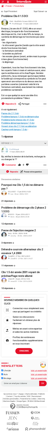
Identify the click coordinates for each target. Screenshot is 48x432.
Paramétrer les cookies (28, 399)
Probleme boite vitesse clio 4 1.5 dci (17, 120)
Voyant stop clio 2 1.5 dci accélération (19, 126)
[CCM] (35, 412)
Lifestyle (7, 370)
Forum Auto (19, 6)
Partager (26, 104)
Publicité (41, 394)
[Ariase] (12, 428)
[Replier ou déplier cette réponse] (45, 143)
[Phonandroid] (35, 429)
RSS (28, 396)
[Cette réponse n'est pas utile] (27, 165)
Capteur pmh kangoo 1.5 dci (14, 129)
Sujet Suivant (39, 11)
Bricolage (7, 378)
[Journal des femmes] (12, 412)
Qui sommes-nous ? (10, 394)
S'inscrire (24, 351)
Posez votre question (33, 172)
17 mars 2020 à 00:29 (30, 24)
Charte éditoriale (31, 394)
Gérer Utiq (41, 399)
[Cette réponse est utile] (19, 165)
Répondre (14, 172)
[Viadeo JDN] (35, 423)
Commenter (10, 165)
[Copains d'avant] (12, 423)
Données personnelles (11, 399)
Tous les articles (20, 396)
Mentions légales (9, 401)
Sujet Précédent (10, 11)
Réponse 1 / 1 (7, 143)
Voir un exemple (39, 370)
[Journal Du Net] (12, 418)
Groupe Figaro (21, 401)
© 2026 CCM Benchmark (36, 401)
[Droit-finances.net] (35, 418)
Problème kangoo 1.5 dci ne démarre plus (20, 116)
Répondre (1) (10, 104)
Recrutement (36, 396)
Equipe (21, 394)
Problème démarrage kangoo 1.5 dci (17, 123)
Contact (10, 396)
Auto (5, 374)
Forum (9, 6)
